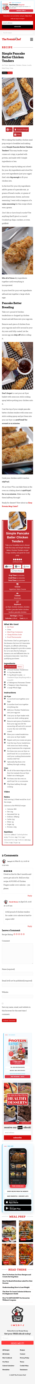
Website (5, 992)
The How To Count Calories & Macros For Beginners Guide (16, 1292)
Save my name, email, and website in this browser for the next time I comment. (16, 1010)
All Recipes (5, 1350)
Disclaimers (24, 1370)
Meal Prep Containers (15, 632)
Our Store (5, 1362)
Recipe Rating (7, 934)
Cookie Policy (24, 1366)
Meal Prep (5, 68)
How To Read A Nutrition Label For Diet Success (17, 1282)
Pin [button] (10, 129)
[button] (17, 27)
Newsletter (6, 1370)
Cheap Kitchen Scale (14, 635)
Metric (20, 667)
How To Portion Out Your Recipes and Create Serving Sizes (16, 1275)
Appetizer (12, 65)
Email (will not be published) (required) (17, 981)
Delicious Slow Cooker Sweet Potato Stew (24, 1233)
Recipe (7, 47)
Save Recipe (18, 571)
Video (18, 134)
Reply (30, 896)
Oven (11, 68)
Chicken (18, 65)
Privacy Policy (24, 1358)
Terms (22, 1362)
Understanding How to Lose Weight (16, 1287)
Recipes (22, 1350)
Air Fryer (5, 65)
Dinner (24, 65)
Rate (27, 566)
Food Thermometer (14, 637)
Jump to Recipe (22, 129)
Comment (6, 941)
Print (9, 566)
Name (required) (8, 969)
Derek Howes (13, 902)
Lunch (29, 65)
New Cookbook (7, 1358)
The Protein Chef (20, 1375)
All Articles (6, 1354)
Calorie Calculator (8, 1366)
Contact (22, 1354)
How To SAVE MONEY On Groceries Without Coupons (16, 1299)
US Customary (10, 667)
